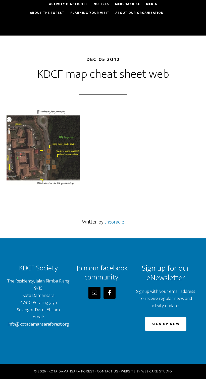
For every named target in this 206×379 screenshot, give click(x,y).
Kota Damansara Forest (71, 371)
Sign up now (166, 324)
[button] (195, 10)
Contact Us (107, 371)
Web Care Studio (156, 371)
